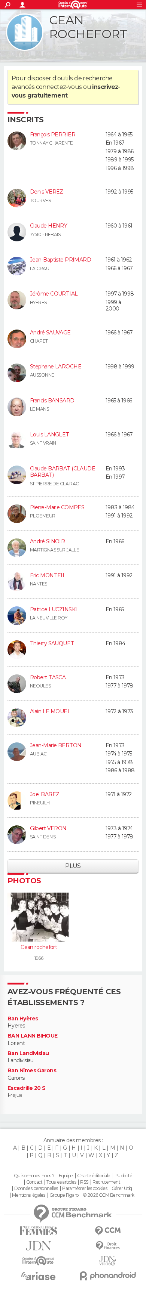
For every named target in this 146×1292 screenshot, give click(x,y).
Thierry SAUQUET (52, 643)
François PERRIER (52, 134)
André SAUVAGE (50, 332)
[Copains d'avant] (38, 1260)
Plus (73, 865)
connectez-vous (59, 86)
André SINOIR (47, 541)
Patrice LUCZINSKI (53, 609)
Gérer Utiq (122, 1188)
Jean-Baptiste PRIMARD (60, 259)
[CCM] (107, 1231)
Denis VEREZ (46, 191)
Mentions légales (28, 1195)
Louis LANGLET (49, 434)
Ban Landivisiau (28, 1053)
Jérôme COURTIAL (54, 293)
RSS (84, 1182)
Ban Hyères (22, 1019)
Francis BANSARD (52, 400)
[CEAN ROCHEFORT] (24, 32)
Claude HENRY (48, 225)
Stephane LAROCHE (55, 366)
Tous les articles (61, 1182)
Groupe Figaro (64, 1195)
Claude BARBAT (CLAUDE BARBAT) (62, 472)
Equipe (66, 1175)
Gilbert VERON (48, 828)
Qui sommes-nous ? (34, 1175)
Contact (34, 1182)
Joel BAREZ (44, 794)
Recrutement (106, 1182)
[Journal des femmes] (38, 1231)
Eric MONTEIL (48, 575)
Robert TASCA (48, 677)
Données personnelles (36, 1188)
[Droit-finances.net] (107, 1246)
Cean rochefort (39, 947)
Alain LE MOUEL (50, 711)
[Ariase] (38, 1276)
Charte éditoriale (93, 1175)
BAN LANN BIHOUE (32, 1036)
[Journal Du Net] (38, 1246)
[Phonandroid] (107, 1275)
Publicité (123, 1175)
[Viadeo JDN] (107, 1260)
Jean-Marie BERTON (55, 745)
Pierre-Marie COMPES (57, 507)
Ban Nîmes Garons (31, 1070)
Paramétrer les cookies (84, 1188)
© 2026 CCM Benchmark (108, 1195)
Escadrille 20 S (26, 1088)
